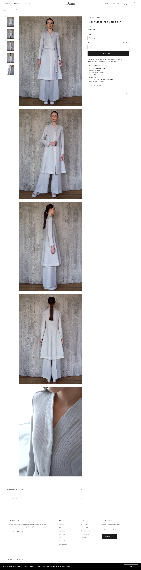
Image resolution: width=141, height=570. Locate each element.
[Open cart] (135, 3)
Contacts (83, 538)
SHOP (7, 3)
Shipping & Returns (16, 489)
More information (97, 93)
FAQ (60, 538)
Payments (62, 531)
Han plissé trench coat (14, 10)
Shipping (61, 524)
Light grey (92, 38)
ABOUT (17, 3)
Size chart (126, 43)
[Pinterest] (100, 85)
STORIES (27, 3)
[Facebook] (94, 85)
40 (89, 47)
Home (4, 10)
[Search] (130, 3)
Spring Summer (95, 17)
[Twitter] (97, 85)
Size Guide (62, 534)
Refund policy (63, 544)
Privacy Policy (85, 524)
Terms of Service (64, 541)
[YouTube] (22, 531)
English (116, 3)
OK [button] (131, 566)
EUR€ (106, 3)
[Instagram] (13, 531)
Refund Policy (85, 528)
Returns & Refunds (64, 528)
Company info (85, 534)
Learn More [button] (66, 566)
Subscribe (109, 536)
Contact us (12, 498)
